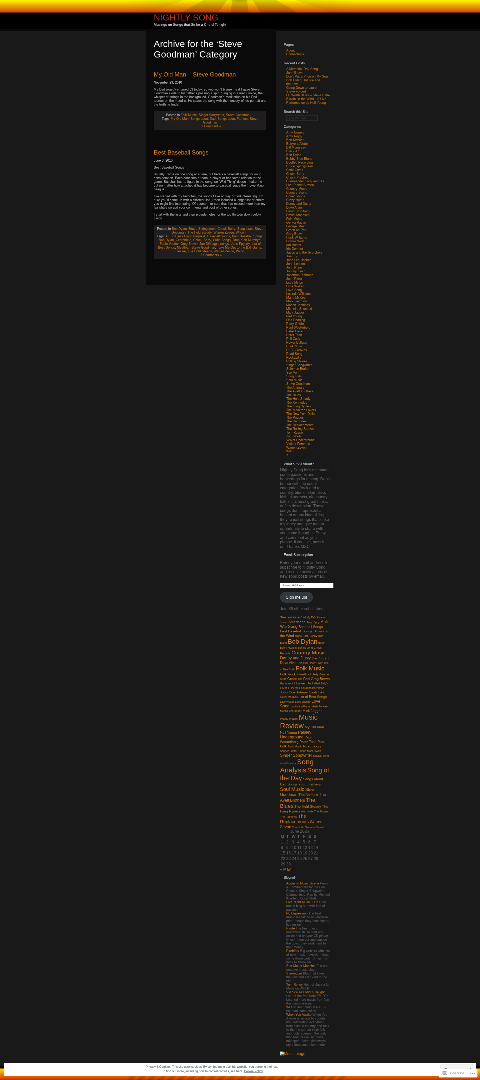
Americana (297, 622)
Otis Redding (295, 320)
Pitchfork (292, 951)
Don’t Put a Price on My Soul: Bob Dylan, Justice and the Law (308, 80)
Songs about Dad (203, 119)
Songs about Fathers (233, 119)
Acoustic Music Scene (302, 883)
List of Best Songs (312, 697)
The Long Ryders (298, 406)
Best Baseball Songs (181, 152)
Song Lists (245, 229)
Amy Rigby (294, 136)
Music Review (299, 721)
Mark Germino (296, 301)
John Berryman (315, 687)
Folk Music (189, 115)
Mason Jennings (298, 305)
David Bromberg (298, 211)
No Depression (297, 913)
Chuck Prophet (297, 177)
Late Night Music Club (302, 902)
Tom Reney (294, 984)
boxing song (305, 647)
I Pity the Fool (296, 687)
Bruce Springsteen (202, 229)
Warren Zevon (224, 232)
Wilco (240, 232)
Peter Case (294, 331)
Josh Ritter (294, 279)
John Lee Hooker (298, 260)
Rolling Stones (296, 361)
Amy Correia (295, 132)
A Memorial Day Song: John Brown (302, 71)
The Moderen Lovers (301, 410)
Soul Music (294, 380)
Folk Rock (288, 674)
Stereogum (294, 973)
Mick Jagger (295, 312)
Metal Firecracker (291, 710)
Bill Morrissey (296, 147)
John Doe (287, 692)
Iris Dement (294, 249)
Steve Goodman (238, 115)
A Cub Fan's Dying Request (185, 236)
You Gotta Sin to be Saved (308, 827)
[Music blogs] (292, 1053)
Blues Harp (301, 635)
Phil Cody (293, 339)
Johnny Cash (295, 271)
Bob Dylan (179, 229)
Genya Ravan (296, 222)
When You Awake (299, 1014)
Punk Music (295, 346)
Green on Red (296, 230)
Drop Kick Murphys (246, 240)
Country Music (296, 189)
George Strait (296, 226)
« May (285, 869)
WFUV (291, 1007)
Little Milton (294, 282)
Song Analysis (297, 766)
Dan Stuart (320, 658)
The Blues (293, 395)
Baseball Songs (218, 236)
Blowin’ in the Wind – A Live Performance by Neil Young (306, 101)
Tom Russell (295, 432)
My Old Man (179, 119)
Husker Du (302, 683)
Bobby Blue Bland (299, 159)
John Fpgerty (240, 244)
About (290, 50)
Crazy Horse (295, 200)
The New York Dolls (300, 414)
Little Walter (295, 286)
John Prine (294, 267)
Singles (317, 755)
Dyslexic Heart (307, 662)
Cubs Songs (222, 240)
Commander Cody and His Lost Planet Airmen (305, 183)
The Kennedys (296, 402)
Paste (290, 928)
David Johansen (298, 215)
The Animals (295, 387)
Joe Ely (291, 256)
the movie (307, 811)
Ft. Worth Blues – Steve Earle (308, 95)
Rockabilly (293, 357)
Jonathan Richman (299, 275)
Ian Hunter (293, 245)
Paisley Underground (295, 734)
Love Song (294, 290)
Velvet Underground (300, 440)
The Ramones (296, 421)
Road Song (294, 354)
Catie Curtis (294, 170)
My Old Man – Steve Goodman (195, 74)
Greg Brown (189, 244)
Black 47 (292, 151)
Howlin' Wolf (295, 241)
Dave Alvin (294, 207)
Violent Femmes (298, 444)
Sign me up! (296, 597)
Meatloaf (183, 247)
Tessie (181, 251)
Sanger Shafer (289, 750)
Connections (295, 54)
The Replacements (300, 425)
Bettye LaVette (297, 144)
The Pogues (295, 417)
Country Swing (296, 192)
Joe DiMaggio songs (214, 244)
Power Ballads (296, 342)
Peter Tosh (294, 335)
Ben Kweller (295, 140)
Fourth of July (307, 674)
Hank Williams (296, 237)
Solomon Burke (297, 369)
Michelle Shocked (299, 309)
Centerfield (183, 240)
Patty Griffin (295, 324)
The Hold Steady (200, 232)
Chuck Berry (226, 229)
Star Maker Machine (301, 966)
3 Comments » (211, 255)
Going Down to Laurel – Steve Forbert (303, 89)
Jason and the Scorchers (304, 252)
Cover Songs (295, 196)
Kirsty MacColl (289, 696)
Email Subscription (298, 555)
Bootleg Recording (299, 162)
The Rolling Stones (300, 429)
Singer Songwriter (211, 115)
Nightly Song (186, 17)
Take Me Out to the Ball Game (239, 247)
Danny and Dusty (298, 204)
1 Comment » (211, 126)
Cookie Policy (253, 1071)
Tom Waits (294, 436)
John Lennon (295, 264)
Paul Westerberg (298, 327)
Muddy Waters (289, 718)
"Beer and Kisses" (291, 617)
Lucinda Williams (298, 294)
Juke (321, 692)
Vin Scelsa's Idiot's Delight (305, 992)
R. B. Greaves (296, 350)
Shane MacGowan (309, 750)
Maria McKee (296, 297)
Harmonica (286, 683)
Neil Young (294, 316)
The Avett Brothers (300, 391)
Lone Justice (302, 701)
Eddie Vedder (169, 244)
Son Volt (292, 372)
